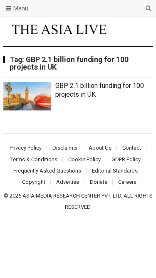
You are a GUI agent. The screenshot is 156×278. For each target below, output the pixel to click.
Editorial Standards (115, 171)
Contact (131, 148)
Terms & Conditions (33, 159)
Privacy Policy (26, 148)
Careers (127, 182)
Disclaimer (65, 148)
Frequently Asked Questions (47, 171)
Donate (98, 182)
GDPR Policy (126, 159)
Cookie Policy (84, 159)
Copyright (33, 182)
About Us (100, 148)
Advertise (67, 182)
